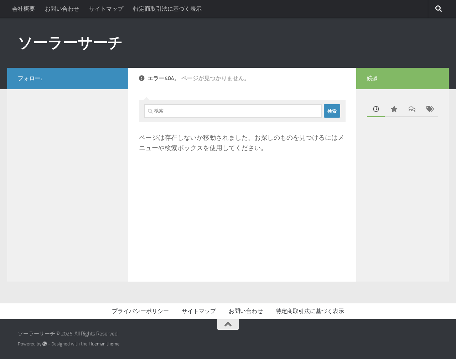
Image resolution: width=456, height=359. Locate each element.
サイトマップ (106, 8)
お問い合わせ (62, 8)
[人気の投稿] (394, 109)
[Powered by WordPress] (44, 344)
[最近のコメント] (411, 109)
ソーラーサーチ (70, 43)
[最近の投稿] (376, 109)
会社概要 (23, 8)
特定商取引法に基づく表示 (167, 8)
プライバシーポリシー (140, 311)
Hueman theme (104, 344)
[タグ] (429, 109)
